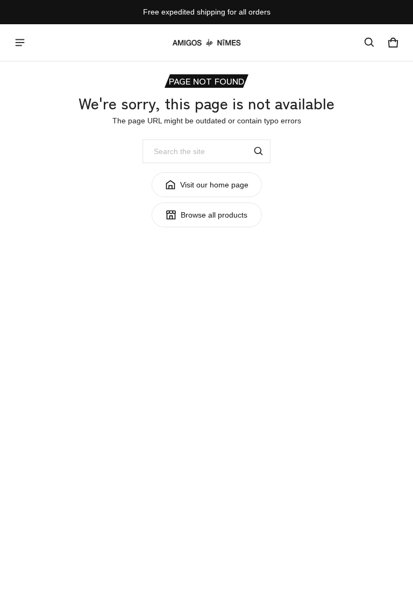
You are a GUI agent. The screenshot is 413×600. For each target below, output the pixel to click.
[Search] (258, 151)
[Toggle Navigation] (20, 42)
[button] (369, 42)
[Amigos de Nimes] (206, 42)
